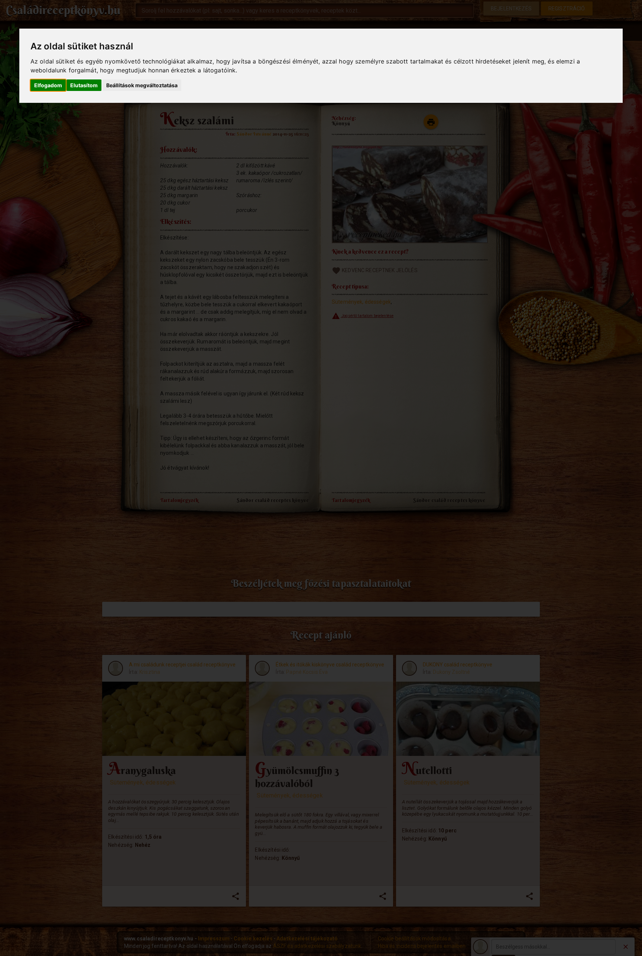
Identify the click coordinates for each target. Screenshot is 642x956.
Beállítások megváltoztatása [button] (142, 85)
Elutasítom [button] (84, 85)
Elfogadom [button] (48, 85)
